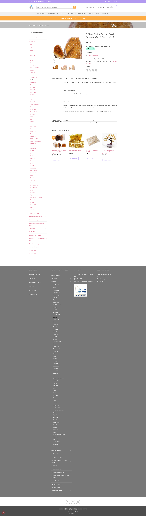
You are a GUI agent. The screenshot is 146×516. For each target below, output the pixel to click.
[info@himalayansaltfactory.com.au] (109, 1)
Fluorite (32, 94)
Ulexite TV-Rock (34, 204)
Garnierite (33, 102)
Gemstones (32, 228)
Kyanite (32, 124)
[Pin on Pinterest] (93, 70)
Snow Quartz (33, 187)
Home (30, 25)
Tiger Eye (32, 192)
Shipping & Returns (34, 274)
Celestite (32, 75)
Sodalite (32, 190)
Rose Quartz (33, 170)
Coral (31, 84)
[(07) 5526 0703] (116, 1)
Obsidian (32, 151)
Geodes (32, 107)
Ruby (31, 175)
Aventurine (33, 65)
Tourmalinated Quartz (36, 197)
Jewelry (32, 121)
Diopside (32, 87)
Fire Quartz (33, 92)
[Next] (80, 47)
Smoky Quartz (34, 185)
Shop (43, 14)
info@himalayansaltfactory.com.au (84, 281)
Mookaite (32, 146)
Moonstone (33, 148)
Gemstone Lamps (34, 220)
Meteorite (32, 136)
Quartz (32, 165)
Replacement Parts (34, 253)
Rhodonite (33, 168)
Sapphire (32, 178)
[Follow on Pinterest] (78, 502)
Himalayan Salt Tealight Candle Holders (38, 239)
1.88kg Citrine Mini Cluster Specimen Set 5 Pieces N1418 (59, 151)
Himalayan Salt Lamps (35, 235)
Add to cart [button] (57, 160)
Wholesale (104, 14)
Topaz (31, 195)
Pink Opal (32, 158)
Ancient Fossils (33, 38)
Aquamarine (33, 62)
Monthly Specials (34, 247)
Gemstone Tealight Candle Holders (36, 224)
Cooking (31, 44)
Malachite (32, 133)
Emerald (32, 89)
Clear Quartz (33, 82)
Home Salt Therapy (34, 244)
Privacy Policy (33, 294)
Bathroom (32, 41)
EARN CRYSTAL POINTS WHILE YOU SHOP (38, 1)
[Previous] (54, 47)
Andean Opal (33, 58)
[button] (112, 7)
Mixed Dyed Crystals (35, 141)
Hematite (32, 114)
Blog (97, 14)
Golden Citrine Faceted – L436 (75, 150)
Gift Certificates (33, 232)
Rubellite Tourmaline (35, 173)
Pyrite (31, 163)
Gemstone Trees (34, 104)
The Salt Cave (32, 290)
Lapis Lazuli (33, 129)
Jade (31, 116)
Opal (31, 156)
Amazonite (33, 53)
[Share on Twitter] (90, 70)
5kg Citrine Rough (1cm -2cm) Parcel (92, 150)
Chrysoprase (33, 77)
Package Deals (33, 250)
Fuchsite (32, 97)
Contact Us (32, 278)
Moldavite (33, 143)
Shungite (32, 182)
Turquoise (32, 202)
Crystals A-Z (40, 25)
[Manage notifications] (3, 512)
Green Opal (33, 109)
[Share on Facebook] (87, 70)
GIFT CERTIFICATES (53, 14)
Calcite (32, 70)
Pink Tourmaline (34, 160)
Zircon (32, 209)
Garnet (32, 99)
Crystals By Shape (34, 213)
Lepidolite (32, 131)
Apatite (32, 60)
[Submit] (74, 7)
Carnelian (32, 72)
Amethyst (32, 55)
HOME (39, 14)
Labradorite (33, 126)
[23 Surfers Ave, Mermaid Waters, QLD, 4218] (105, 1)
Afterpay (31, 286)
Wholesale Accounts (35, 282)
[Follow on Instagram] (73, 502)
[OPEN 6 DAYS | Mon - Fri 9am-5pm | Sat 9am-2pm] (113, 1)
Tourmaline (33, 200)
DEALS (62, 14)
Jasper (32, 119)
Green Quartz (33, 111)
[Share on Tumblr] (96, 70)
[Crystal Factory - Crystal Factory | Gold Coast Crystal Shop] (31, 7)
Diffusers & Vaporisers (35, 216)
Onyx (31, 153)
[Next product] (112, 25)
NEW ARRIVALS (71, 14)
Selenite (31, 256)
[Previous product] (115, 25)
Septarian (32, 180)
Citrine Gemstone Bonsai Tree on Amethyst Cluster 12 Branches (109, 151)
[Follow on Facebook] (68, 502)
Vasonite (32, 207)
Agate (31, 50)
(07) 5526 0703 (78, 279)
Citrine (47, 25)
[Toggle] (46, 38)
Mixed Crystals (34, 138)
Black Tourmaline (34, 67)
